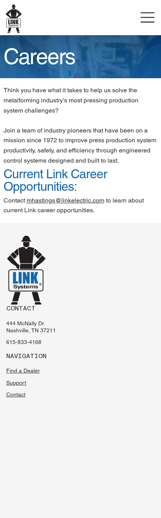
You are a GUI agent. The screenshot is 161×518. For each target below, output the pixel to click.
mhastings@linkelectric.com (65, 200)
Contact (15, 394)
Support (16, 383)
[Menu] (148, 17)
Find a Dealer (23, 370)
